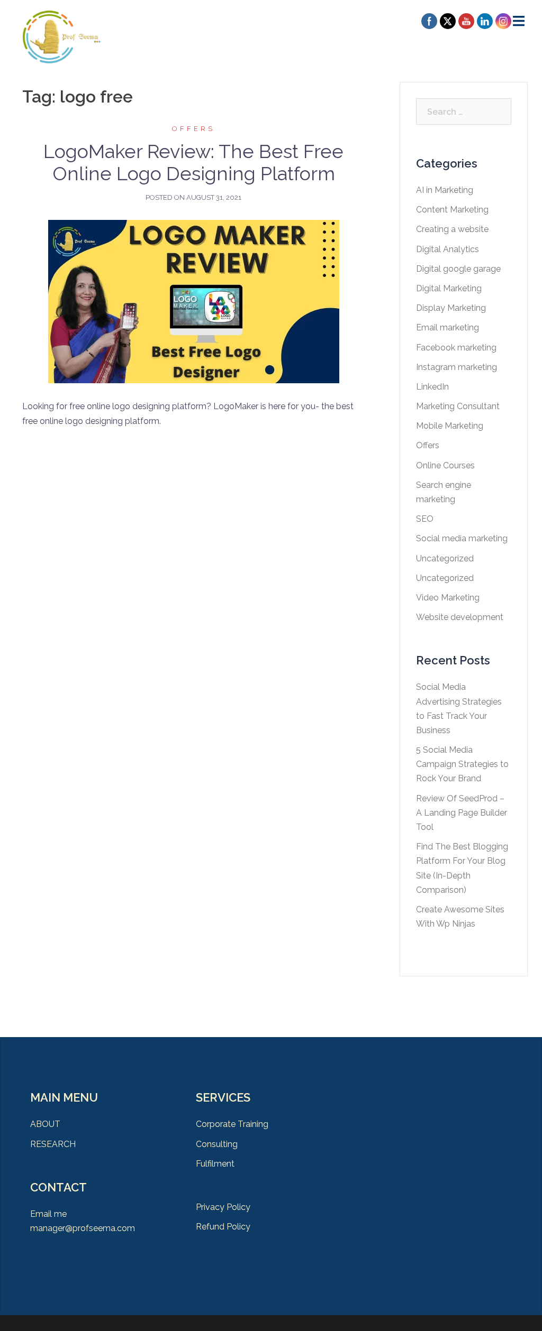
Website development (459, 617)
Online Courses (445, 465)
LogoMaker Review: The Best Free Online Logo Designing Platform (193, 162)
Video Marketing (448, 598)
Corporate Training (232, 1124)
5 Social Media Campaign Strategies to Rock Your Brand (462, 764)
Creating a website (452, 229)
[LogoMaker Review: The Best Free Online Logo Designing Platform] (193, 301)
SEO (424, 519)
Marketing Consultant (458, 406)
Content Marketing (452, 210)
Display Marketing (451, 308)
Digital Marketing (449, 288)
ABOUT (45, 1124)
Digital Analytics (447, 249)
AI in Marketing (444, 190)
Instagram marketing (456, 367)
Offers (193, 129)
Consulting (217, 1144)
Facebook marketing (456, 348)
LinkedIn (432, 387)
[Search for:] (464, 111)
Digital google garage (458, 269)
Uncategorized (445, 558)
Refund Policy (223, 1227)
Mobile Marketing (449, 426)
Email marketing (447, 327)
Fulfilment (215, 1164)
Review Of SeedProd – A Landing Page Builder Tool (461, 812)
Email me (48, 1214)
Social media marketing (462, 538)
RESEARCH (53, 1144)
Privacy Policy (223, 1207)
